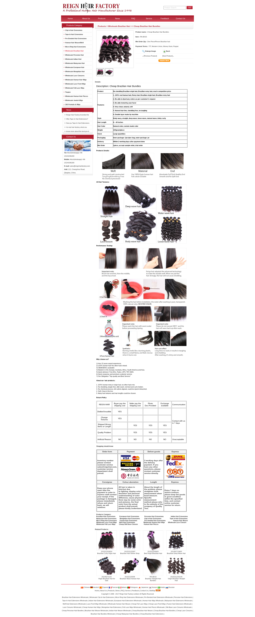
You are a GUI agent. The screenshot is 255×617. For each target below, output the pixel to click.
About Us (103, 591)
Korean (154, 587)
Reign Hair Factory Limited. (129, 594)
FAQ (122, 591)
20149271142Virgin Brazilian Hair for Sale (106, 578)
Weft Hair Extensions (127, 522)
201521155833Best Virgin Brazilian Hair (153, 552)
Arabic (162, 587)
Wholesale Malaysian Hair (75, 63)
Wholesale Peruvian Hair (74, 55)
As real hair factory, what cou (76, 127)
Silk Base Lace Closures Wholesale (179, 607)
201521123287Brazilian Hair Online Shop (129, 552)
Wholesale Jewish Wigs (74, 100)
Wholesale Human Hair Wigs (76, 80)
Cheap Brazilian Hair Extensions (151, 614)
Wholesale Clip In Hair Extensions (102, 597)
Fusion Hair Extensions (128, 521)
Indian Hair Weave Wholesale (120, 611)
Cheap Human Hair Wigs (91, 607)
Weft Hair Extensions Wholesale (74, 604)
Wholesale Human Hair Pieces (76, 96)
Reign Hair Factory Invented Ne (77, 115)
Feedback (135, 591)
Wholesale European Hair (74, 67)
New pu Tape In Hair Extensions (77, 123)
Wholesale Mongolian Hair (75, 71)
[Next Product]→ (168, 56)
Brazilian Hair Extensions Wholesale (75, 597)
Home (97, 591)
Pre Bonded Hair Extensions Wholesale (158, 597)
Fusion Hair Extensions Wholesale (179, 604)
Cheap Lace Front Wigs (157, 604)
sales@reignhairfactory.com (80, 166)
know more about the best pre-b (77, 131)
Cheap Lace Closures (184, 611)
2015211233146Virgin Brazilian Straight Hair (176, 578)
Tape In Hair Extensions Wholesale (75, 601)
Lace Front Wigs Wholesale (97, 604)
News (118, 591)
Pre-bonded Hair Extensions (155, 521)
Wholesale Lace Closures (74, 76)
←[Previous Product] (149, 56)
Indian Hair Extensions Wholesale (101, 601)
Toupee (68, 92)
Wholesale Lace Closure (177, 522)
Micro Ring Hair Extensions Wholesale (129, 597)
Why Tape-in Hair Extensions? (77, 119)
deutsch (96, 587)
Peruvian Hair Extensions (183, 597)
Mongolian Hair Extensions (111, 607)
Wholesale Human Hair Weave (119, 604)
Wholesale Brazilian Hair (119, 26)
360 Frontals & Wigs (72, 104)
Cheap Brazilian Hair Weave (142, 611)
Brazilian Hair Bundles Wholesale (103, 614)
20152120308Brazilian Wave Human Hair (130, 578)
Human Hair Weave (180, 521)
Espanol (105, 587)
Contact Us (144, 591)
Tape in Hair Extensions (74, 34)
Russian (171, 587)
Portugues (134, 587)
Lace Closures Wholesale (72, 607)
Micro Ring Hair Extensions (75, 47)
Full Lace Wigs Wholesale (131, 607)
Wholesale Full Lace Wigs (74, 88)
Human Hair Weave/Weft (74, 43)
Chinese (86, 587)
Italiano (124, 587)
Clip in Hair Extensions (73, 30)
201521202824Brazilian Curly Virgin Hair (106, 552)
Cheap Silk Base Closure (128, 524)
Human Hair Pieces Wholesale (153, 607)
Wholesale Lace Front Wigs (75, 84)
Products (102, 26)
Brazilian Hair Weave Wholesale (96, 611)
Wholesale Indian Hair (73, 59)
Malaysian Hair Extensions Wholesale (178, 601)
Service (128, 591)
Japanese (144, 587)
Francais (114, 587)
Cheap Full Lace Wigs (139, 604)
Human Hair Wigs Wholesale (153, 601)
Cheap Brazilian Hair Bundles (164, 611)
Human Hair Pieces (151, 524)
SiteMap (152, 591)
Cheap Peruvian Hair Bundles (73, 611)
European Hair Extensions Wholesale (127, 601)
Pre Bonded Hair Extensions (76, 38)
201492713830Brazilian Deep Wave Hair (176, 552)
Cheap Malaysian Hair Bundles (127, 614)
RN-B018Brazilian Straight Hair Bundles (153, 578)
